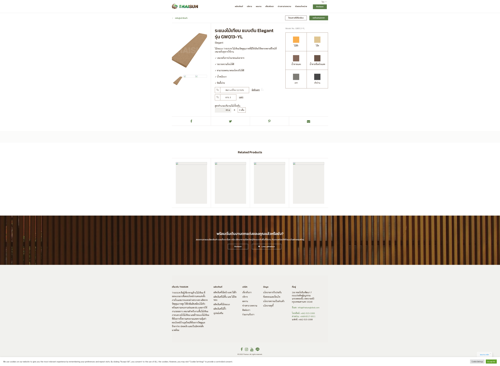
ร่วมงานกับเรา (248, 314)
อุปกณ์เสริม (218, 313)
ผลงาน (258, 6)
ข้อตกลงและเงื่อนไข (271, 296)
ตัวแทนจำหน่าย (301, 6)
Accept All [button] (491, 361)
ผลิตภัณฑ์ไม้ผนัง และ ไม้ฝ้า (225, 292)
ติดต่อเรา (246, 310)
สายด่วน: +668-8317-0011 (303, 316)
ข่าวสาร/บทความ (284, 6)
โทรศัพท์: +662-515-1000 (303, 313)
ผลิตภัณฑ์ (239, 6)
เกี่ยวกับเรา (269, 6)
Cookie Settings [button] (477, 361)
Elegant (219, 42)
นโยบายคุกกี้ (268, 305)
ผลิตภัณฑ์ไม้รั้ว (220, 308)
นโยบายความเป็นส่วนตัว (273, 301)
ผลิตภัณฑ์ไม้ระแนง (222, 304)
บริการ (249, 6)
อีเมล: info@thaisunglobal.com (305, 307)
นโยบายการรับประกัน (272, 292)
